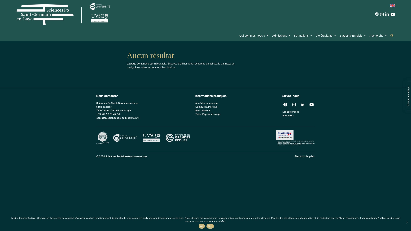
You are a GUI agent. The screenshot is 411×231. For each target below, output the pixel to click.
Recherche (376, 35)
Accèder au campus (206, 103)
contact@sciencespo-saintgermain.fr (117, 117)
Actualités (288, 115)
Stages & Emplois (351, 35)
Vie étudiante (324, 35)
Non (210, 226)
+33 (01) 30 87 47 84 (108, 114)
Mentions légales (305, 156)
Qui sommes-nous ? (252, 35)
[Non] (407, 222)
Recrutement (202, 110)
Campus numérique (408, 96)
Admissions (279, 35)
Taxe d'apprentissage (207, 114)
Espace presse (290, 111)
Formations (301, 35)
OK (201, 226)
